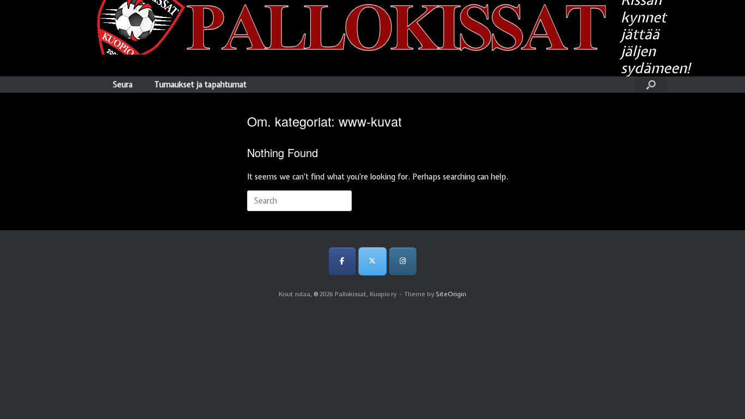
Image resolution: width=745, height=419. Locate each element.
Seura (123, 84)
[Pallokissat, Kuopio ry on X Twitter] (372, 261)
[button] (651, 84)
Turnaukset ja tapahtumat (200, 84)
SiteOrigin (451, 294)
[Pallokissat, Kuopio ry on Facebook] (342, 261)
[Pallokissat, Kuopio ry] (342, 27)
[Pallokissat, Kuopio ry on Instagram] (403, 261)
